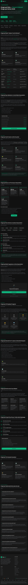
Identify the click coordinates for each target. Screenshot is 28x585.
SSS (9, 27)
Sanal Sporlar (16, 563)
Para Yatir (2, 572)
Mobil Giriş (2, 27)
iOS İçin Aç (14, 294)
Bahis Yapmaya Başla (14, 128)
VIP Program (6, 27)
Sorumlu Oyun (16, 569)
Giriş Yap (2, 569)
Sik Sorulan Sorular (17, 572)
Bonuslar (19, 25)
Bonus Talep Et (14, 215)
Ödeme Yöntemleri (24, 25)
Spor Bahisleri (11, 25)
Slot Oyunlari (16, 560)
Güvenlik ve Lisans (17, 568)
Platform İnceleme (6, 25)
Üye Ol (1, 568)
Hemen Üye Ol (14, 448)
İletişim (15, 573)
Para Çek (2, 573)
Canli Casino (15, 25)
